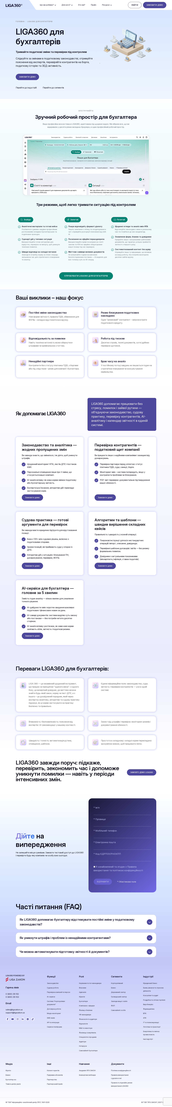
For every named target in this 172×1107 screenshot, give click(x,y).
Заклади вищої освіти (119, 1001)
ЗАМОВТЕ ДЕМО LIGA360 (141, 772)
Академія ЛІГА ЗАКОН (87, 1070)
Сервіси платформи (54, 1027)
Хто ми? (81, 5)
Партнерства (52, 1080)
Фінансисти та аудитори (88, 1019)
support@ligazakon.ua (15, 1012)
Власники (82, 988)
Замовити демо (154, 5)
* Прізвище (100, 819)
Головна (20, 21)
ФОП (113, 1006)
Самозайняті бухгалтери (88, 1051)
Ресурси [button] (106, 5)
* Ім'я (96, 807)
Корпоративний (117, 983)
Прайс (93, 5)
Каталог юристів (53, 1070)
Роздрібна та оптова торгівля (154, 1000)
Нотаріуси (83, 1046)
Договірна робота (54, 1009)
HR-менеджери (85, 1015)
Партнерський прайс (55, 1084)
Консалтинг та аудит (150, 995)
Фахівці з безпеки (85, 1010)
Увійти (134, 5)
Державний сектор (118, 992)
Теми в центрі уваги (13, 1084)
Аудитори (82, 1042)
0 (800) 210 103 (12, 997)
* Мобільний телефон (105, 830)
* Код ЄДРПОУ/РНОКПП (107, 854)
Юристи (82, 997)
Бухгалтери (83, 1001)
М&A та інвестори (85, 1028)
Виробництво (148, 1004)
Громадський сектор (119, 997)
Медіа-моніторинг (54, 1013)
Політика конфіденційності (121, 1070)
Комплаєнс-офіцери (87, 1006)
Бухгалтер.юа (11, 1080)
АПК (144, 1018)
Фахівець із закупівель (87, 1033)
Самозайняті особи (118, 1010)
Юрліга (8, 1070)
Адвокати (82, 992)
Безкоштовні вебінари (87, 1075)
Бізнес (113, 988)
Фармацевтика (148, 1009)
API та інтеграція (53, 1022)
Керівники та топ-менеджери (90, 983)
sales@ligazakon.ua (14, 1009)
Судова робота (53, 988)
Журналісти (83, 1024)
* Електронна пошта (105, 842)
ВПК (144, 1013)
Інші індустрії (148, 1039)
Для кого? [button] (66, 5)
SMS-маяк (51, 1018)
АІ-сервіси (51, 997)
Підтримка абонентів (55, 1075)
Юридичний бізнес (150, 983)
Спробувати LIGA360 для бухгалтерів (86, 276)
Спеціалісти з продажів (87, 1037)
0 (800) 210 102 (12, 994)
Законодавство (53, 983)
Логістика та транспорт (151, 1027)
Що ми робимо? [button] (47, 5)
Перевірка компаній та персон (58, 992)
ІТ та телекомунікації (151, 1022)
